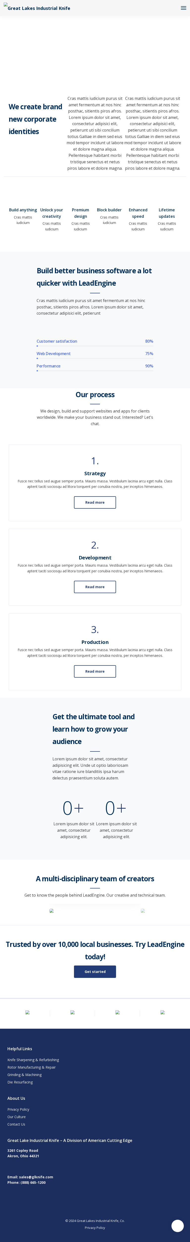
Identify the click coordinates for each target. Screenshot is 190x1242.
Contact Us (16, 1124)
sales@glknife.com (36, 1177)
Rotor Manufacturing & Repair (31, 1067)
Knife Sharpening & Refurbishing (33, 1059)
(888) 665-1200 (33, 1182)
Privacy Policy (18, 1109)
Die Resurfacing (20, 1082)
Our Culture (16, 1116)
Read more (95, 502)
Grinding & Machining (24, 1074)
